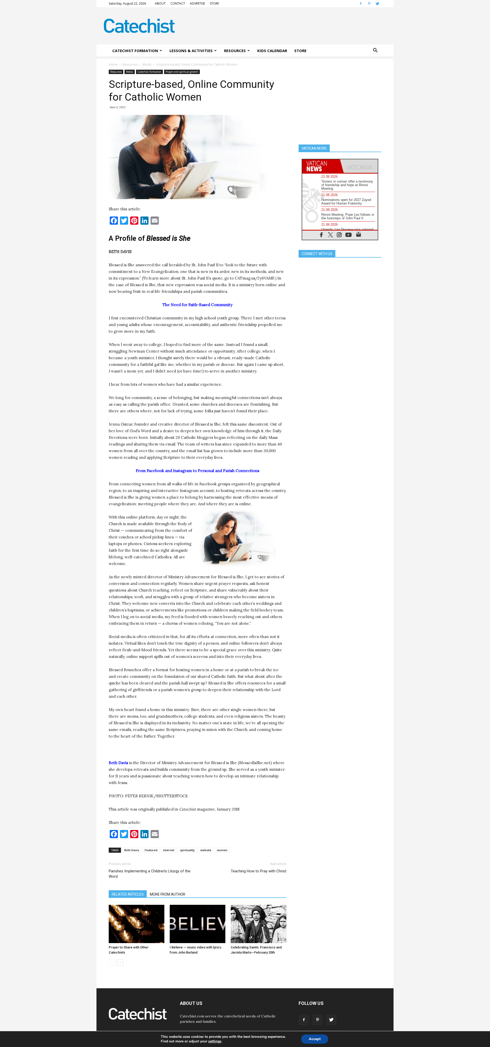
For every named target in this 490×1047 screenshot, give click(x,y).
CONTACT (177, 3)
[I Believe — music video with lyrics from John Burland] (197, 924)
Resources (130, 64)
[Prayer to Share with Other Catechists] (136, 924)
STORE (214, 3)
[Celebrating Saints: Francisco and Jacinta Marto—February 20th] (258, 924)
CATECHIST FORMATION (135, 50)
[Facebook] (360, 3)
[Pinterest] (369, 3)
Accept (315, 1039)
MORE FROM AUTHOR (167, 894)
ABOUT (160, 3)
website (205, 850)
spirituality (187, 850)
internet (168, 850)
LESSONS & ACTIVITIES (191, 50)
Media (146, 64)
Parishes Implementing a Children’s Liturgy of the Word (149, 874)
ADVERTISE (197, 3)
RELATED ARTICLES (128, 894)
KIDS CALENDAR (272, 50)
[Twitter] (377, 3)
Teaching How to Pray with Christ (258, 871)
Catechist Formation (149, 72)
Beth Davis (131, 850)
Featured (151, 850)
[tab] (321, 166)
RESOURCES (235, 50)
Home (113, 64)
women (222, 850)
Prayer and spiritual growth (182, 72)
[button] (375, 50)
